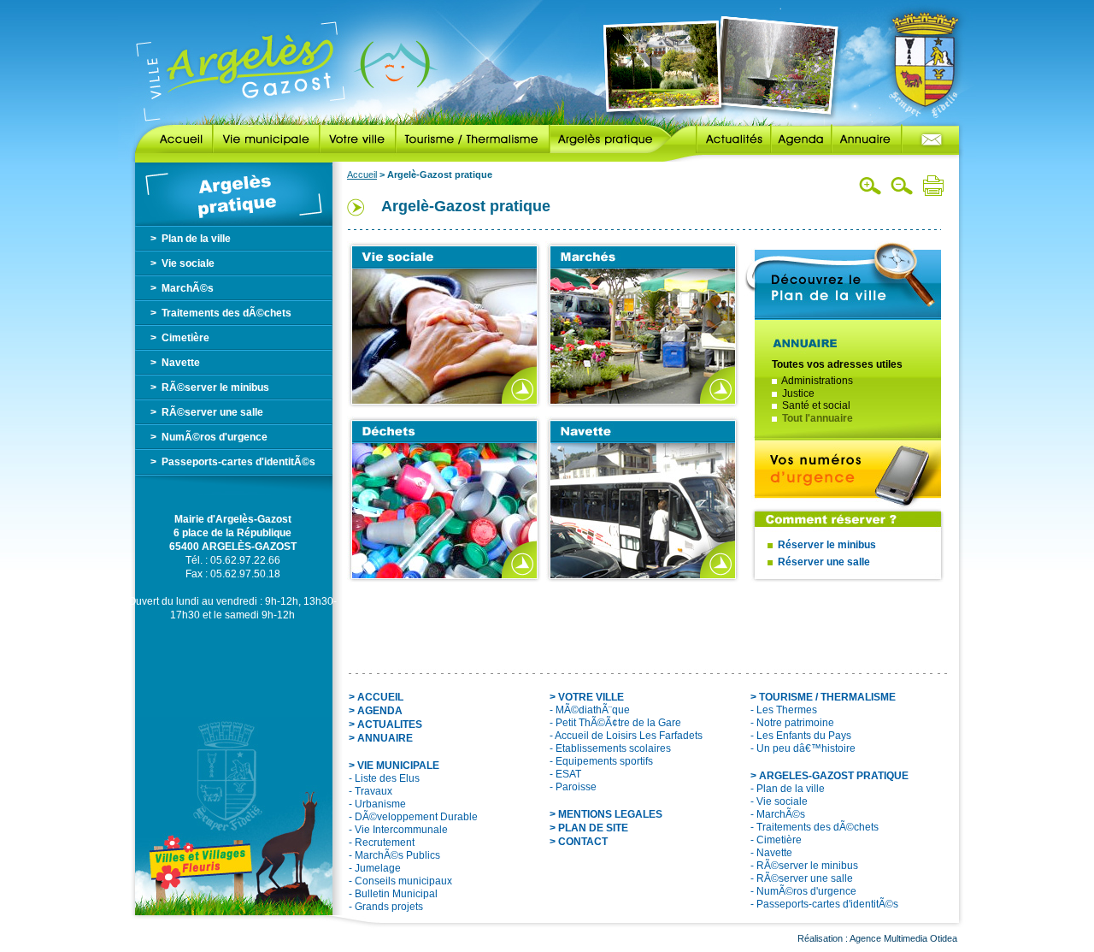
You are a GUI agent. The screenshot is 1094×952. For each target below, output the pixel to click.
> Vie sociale (182, 263)
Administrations (817, 381)
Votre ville (358, 139)
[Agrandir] (870, 185)
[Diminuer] (901, 185)
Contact (930, 139)
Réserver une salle (824, 562)
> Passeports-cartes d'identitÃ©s (232, 462)
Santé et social (816, 405)
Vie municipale (266, 139)
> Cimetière (179, 338)
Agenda (801, 139)
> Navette (175, 363)
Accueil (174, 139)
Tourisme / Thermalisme (473, 139)
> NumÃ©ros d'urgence (209, 437)
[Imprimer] (933, 185)
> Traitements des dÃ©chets (220, 313)
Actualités (721, 139)
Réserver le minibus (827, 545)
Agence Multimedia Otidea (903, 938)
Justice (798, 393)
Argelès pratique (610, 139)
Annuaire (867, 139)
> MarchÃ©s (182, 288)
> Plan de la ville (190, 239)
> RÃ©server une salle (206, 412)
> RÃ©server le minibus (209, 387)
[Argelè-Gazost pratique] (233, 193)
